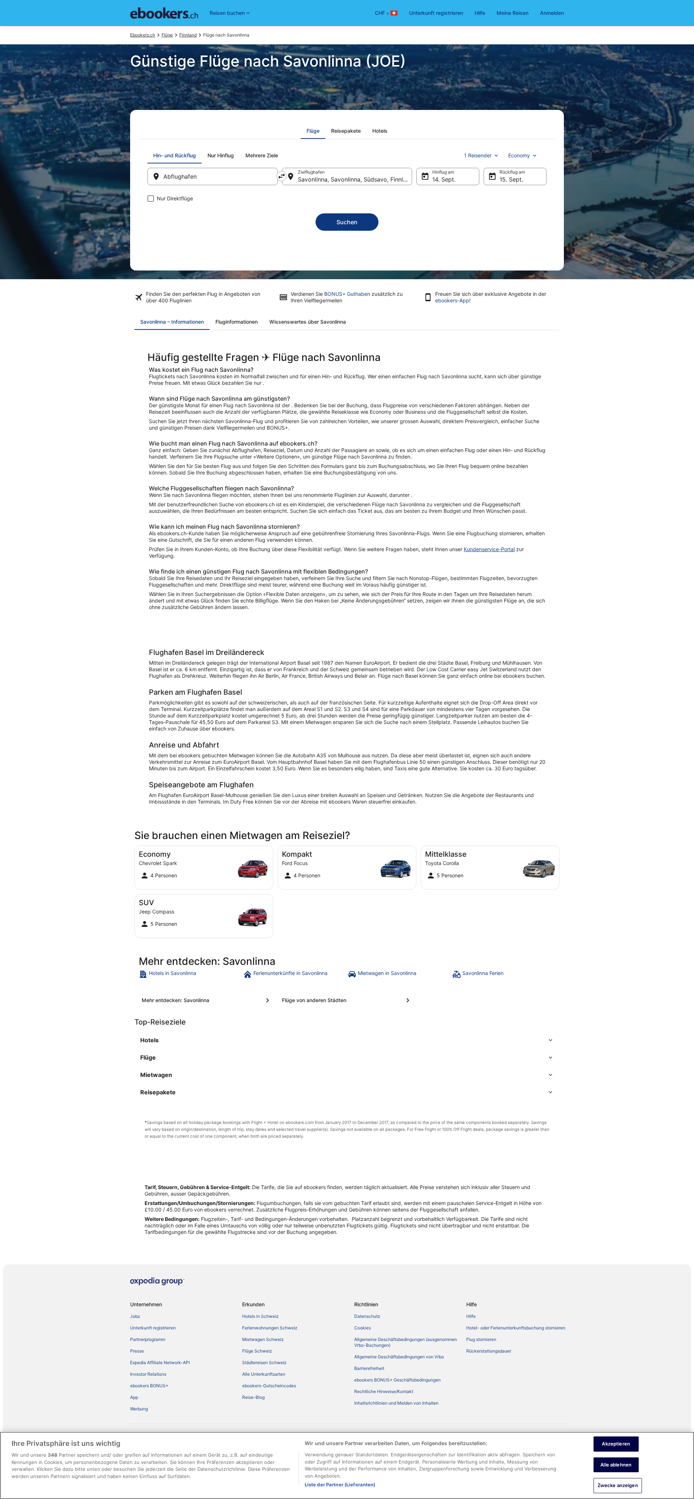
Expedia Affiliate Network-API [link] (160, 1362)
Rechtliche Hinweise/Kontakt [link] (383, 1391)
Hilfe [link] (471, 1316)
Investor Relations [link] (148, 1374)
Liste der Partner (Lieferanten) (340, 1484)
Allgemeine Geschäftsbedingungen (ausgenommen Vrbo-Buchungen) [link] (405, 1342)
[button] (347, 1040)
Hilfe (480, 13)
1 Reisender (478, 155)
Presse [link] (137, 1351)
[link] (190, 974)
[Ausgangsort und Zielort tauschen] (282, 176)
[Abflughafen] (212, 176)
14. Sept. (443, 179)
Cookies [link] (362, 1327)
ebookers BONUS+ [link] (149, 1385)
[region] (347, 1465)
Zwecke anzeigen (617, 1485)
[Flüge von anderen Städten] (347, 1000)
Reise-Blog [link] (253, 1397)
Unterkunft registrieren (436, 13)
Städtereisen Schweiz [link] (264, 1362)
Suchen (347, 222)
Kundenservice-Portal (489, 549)
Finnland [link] (188, 35)
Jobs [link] (135, 1316)
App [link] (134, 1397)
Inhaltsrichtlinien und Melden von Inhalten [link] (396, 1403)
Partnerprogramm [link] (147, 1339)
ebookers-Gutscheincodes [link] (269, 1385)
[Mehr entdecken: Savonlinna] (206, 1000)
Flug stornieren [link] (481, 1339)
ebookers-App (452, 300)
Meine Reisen (512, 13)
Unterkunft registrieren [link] (153, 1327)
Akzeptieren (616, 1444)
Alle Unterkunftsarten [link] (263, 1374)
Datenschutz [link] (367, 1316)
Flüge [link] (167, 35)
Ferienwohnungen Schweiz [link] (269, 1327)
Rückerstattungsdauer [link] (488, 1351)
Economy (519, 155)
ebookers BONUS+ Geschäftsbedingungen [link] (397, 1380)
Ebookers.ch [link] (142, 35)
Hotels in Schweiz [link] (260, 1316)
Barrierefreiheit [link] (369, 1368)
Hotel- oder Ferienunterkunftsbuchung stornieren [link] (515, 1327)
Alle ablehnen (615, 1465)
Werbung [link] (139, 1408)
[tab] (313, 131)
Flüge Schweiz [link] (257, 1351)
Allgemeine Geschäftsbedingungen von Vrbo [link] (399, 1356)
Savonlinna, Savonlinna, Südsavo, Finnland (355, 179)
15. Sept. (511, 179)
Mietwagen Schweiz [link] (263, 1339)
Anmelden (552, 13)
